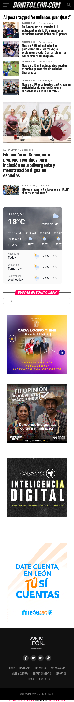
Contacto (44, 679)
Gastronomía (58, 668)
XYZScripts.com (57, 700)
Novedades (25, 668)
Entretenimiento (42, 673)
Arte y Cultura (20, 673)
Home (12, 668)
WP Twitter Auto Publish (21, 700)
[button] (13, 239)
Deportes (61, 673)
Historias (40, 668)
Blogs (31, 679)
